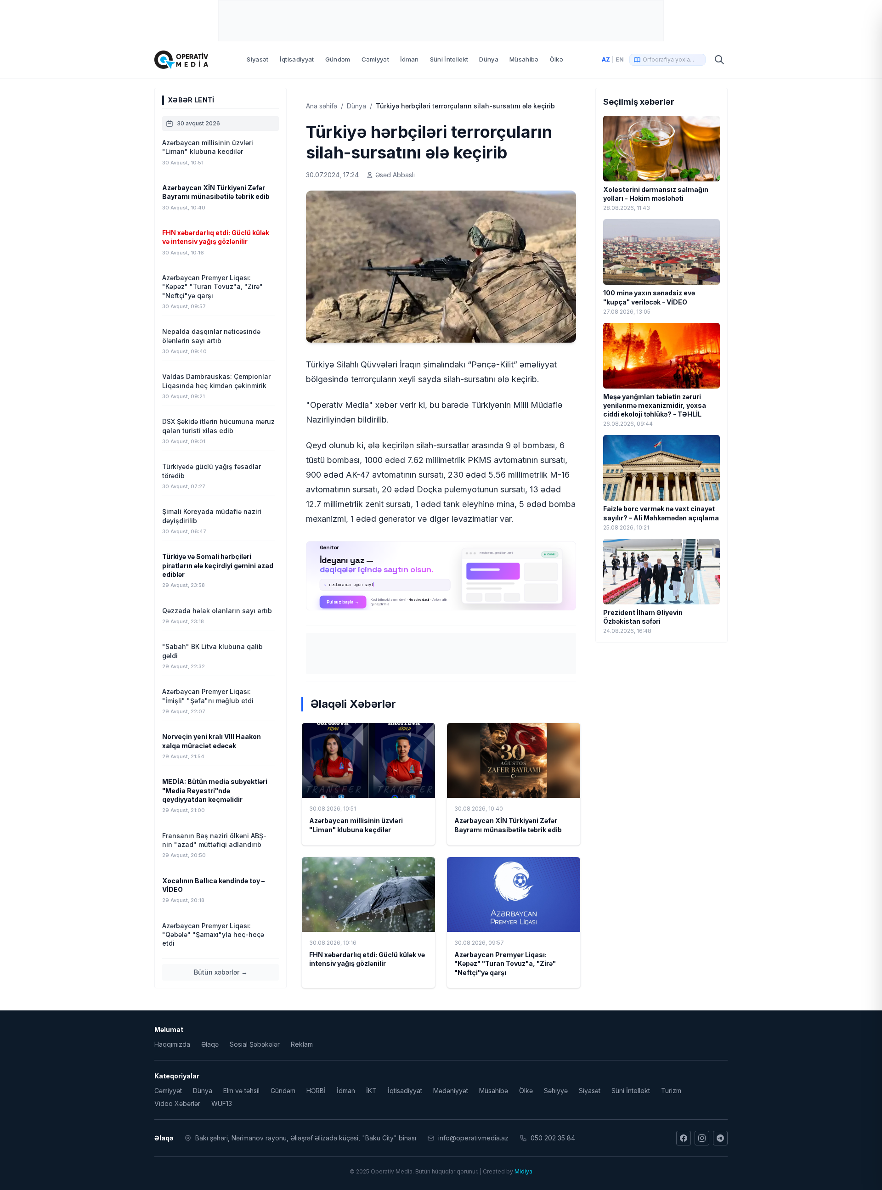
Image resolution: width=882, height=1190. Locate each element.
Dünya (488, 59)
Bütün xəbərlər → (221, 972)
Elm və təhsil (241, 1090)
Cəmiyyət (376, 59)
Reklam (302, 1044)
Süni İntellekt (449, 59)
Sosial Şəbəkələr (255, 1044)
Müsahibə (524, 59)
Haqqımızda (172, 1044)
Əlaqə (210, 1044)
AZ (606, 59)
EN (620, 59)
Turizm (671, 1090)
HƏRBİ (316, 1090)
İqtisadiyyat (297, 59)
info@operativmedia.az (473, 1138)
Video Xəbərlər (177, 1103)
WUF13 (221, 1103)
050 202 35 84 (553, 1138)
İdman (409, 59)
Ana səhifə (321, 106)
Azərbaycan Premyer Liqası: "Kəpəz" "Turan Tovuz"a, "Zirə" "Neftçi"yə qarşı (505, 963)
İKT (371, 1090)
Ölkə (556, 59)
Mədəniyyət (450, 1090)
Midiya (523, 1171)
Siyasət (257, 59)
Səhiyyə (556, 1090)
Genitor (441, 575)
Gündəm (338, 59)
